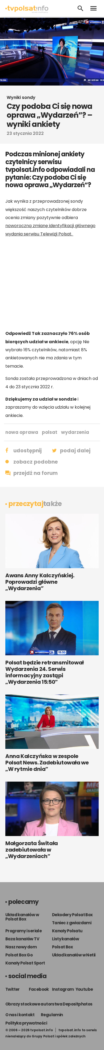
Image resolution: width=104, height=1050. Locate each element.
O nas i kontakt (19, 1015)
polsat (49, 432)
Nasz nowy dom (21, 947)
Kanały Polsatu (67, 931)
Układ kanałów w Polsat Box (22, 917)
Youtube (84, 989)
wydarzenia (75, 432)
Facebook (39, 989)
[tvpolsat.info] (26, 12)
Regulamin (52, 1015)
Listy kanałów (65, 939)
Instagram (63, 989)
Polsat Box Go (19, 955)
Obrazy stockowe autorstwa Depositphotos (49, 1004)
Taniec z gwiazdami (71, 923)
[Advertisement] (52, 283)
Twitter (12, 989)
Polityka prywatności (26, 1023)
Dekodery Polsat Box (72, 915)
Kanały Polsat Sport (25, 963)
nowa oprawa (21, 432)
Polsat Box (62, 947)
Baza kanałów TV (22, 939)
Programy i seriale (23, 931)
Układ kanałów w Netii (73, 955)
